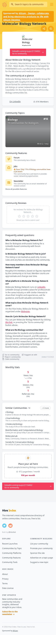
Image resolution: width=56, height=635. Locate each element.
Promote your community (41, 548)
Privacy (5, 579)
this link (8, 322)
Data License (8, 588)
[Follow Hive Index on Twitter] (4, 525)
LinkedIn (41, 287)
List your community (39, 543)
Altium (15, 631)
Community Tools (9, 562)
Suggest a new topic (39, 562)
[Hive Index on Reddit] (10, 525)
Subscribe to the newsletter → (10, 613)
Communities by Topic (12, 548)
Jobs (15, 166)
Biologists (25, 311)
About (5, 574)
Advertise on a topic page (41, 557)
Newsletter (18, 181)
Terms (5, 583)
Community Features (11, 557)
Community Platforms (11, 553)
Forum (16, 157)
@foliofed (12, 532)
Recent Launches (10, 543)
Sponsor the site (37, 553)
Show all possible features (16, 189)
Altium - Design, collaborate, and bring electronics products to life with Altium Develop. (26, 16)
